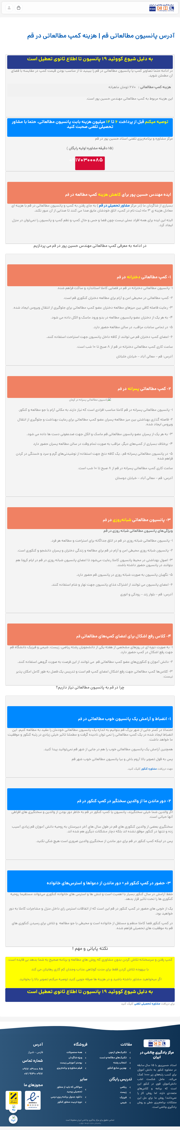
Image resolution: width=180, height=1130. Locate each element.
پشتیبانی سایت (95, 1123)
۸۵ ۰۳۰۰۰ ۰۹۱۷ (32, 1069)
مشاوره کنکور (149, 769)
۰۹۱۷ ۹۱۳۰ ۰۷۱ (33, 1074)
